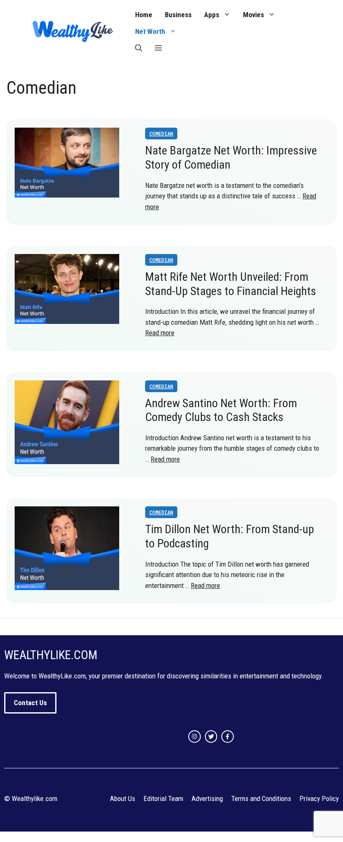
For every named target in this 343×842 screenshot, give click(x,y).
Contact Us (30, 702)
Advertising (207, 798)
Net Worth (150, 31)
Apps (211, 14)
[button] (138, 48)
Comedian (161, 133)
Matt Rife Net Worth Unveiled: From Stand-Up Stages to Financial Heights (230, 284)
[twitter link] (211, 736)
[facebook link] (227, 736)
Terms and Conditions (261, 798)
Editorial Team (163, 798)
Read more (159, 333)
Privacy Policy (319, 798)
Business (178, 14)
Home (143, 14)
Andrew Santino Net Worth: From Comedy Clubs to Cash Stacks (221, 410)
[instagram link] (194, 736)
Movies (253, 14)
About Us (122, 798)
